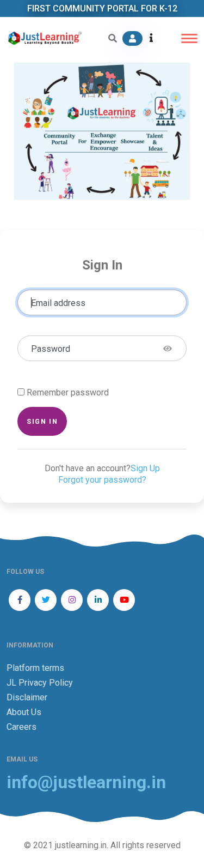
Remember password (68, 392)
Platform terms (35, 668)
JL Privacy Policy (40, 682)
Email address (58, 303)
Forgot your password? (102, 480)
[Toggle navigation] (189, 38)
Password (50, 349)
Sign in (42, 421)
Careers (21, 727)
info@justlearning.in (86, 782)
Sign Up (145, 468)
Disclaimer (27, 697)
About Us (24, 712)
